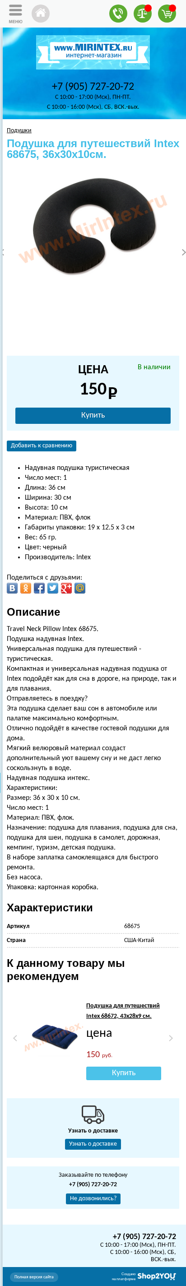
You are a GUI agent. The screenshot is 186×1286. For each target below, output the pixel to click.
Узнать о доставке (93, 1144)
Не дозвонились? (93, 1198)
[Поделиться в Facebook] (39, 588)
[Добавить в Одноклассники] (25, 588)
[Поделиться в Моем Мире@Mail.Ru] (79, 588)
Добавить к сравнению (41, 445)
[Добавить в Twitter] (52, 588)
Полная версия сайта (34, 1277)
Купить (93, 415)
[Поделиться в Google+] (66, 588)
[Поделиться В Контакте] (12, 588)
